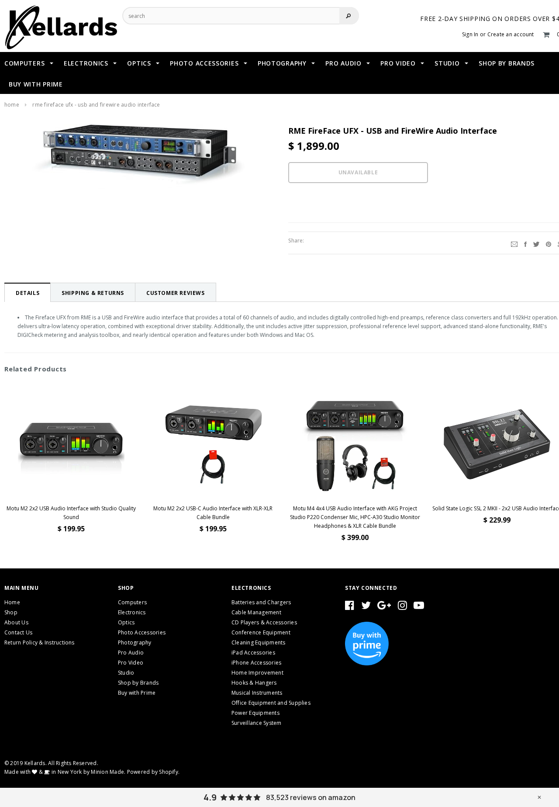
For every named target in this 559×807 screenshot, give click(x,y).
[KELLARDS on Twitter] (366, 607)
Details (27, 293)
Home (11, 104)
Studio (126, 672)
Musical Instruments (257, 692)
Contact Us (18, 632)
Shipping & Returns (93, 293)
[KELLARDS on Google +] (384, 607)
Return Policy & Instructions (39, 642)
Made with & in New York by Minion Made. (64, 772)
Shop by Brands (138, 682)
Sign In (470, 34)
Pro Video (130, 662)
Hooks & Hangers (254, 682)
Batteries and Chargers (261, 602)
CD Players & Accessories (264, 622)
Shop (10, 612)
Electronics (132, 612)
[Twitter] (536, 243)
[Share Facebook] (525, 243)
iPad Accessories (253, 652)
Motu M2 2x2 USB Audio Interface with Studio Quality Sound (71, 513)
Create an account (510, 34)
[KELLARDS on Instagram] (402, 607)
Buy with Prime (136, 692)
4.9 (210, 797)
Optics (126, 622)
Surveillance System (256, 723)
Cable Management (256, 612)
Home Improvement (257, 672)
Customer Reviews (175, 293)
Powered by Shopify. (153, 772)
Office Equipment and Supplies (271, 703)
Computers (132, 602)
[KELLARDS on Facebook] (349, 607)
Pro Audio (131, 652)
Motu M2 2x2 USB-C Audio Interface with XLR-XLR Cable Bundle (213, 513)
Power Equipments (255, 713)
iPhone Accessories (256, 662)
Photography (135, 642)
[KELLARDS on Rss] (419, 607)
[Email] (514, 243)
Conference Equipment (260, 632)
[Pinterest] (548, 243)
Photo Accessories (142, 632)
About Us (16, 622)
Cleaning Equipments (258, 642)
